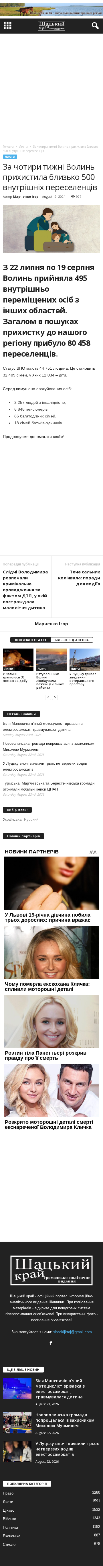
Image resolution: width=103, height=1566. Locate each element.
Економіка (11, 1536)
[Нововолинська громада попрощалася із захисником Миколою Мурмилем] (17, 1422)
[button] (94, 26)
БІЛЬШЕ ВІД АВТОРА (72, 640)
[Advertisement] (51, 87)
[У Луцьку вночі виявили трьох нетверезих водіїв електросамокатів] (17, 1451)
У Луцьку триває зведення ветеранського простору (83, 679)
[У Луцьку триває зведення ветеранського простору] (85, 660)
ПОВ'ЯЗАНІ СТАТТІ (30, 640)
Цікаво (8, 1510)
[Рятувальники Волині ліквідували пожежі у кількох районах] (51, 660)
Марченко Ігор (25, 196)
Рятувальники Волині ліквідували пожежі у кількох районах (50, 681)
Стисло (9, 1544)
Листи (10, 157)
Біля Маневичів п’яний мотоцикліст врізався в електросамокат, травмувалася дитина (43, 726)
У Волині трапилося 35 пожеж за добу (15, 677)
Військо (9, 1519)
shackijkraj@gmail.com (72, 1332)
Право (8, 1493)
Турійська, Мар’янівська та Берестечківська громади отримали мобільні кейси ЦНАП (48, 786)
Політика (10, 1527)
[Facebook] (51, 1343)
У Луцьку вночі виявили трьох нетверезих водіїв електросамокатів (45, 766)
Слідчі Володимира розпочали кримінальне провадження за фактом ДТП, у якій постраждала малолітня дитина (25, 589)
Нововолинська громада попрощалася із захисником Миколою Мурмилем (48, 746)
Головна (8, 147)
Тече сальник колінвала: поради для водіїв (79, 578)
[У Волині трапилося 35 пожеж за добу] (18, 660)
